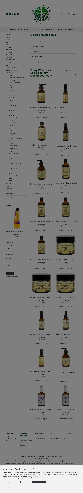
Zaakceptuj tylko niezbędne (11, 482)
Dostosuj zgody (26, 482)
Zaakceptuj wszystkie (39, 482)
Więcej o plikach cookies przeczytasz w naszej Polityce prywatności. (23, 478)
